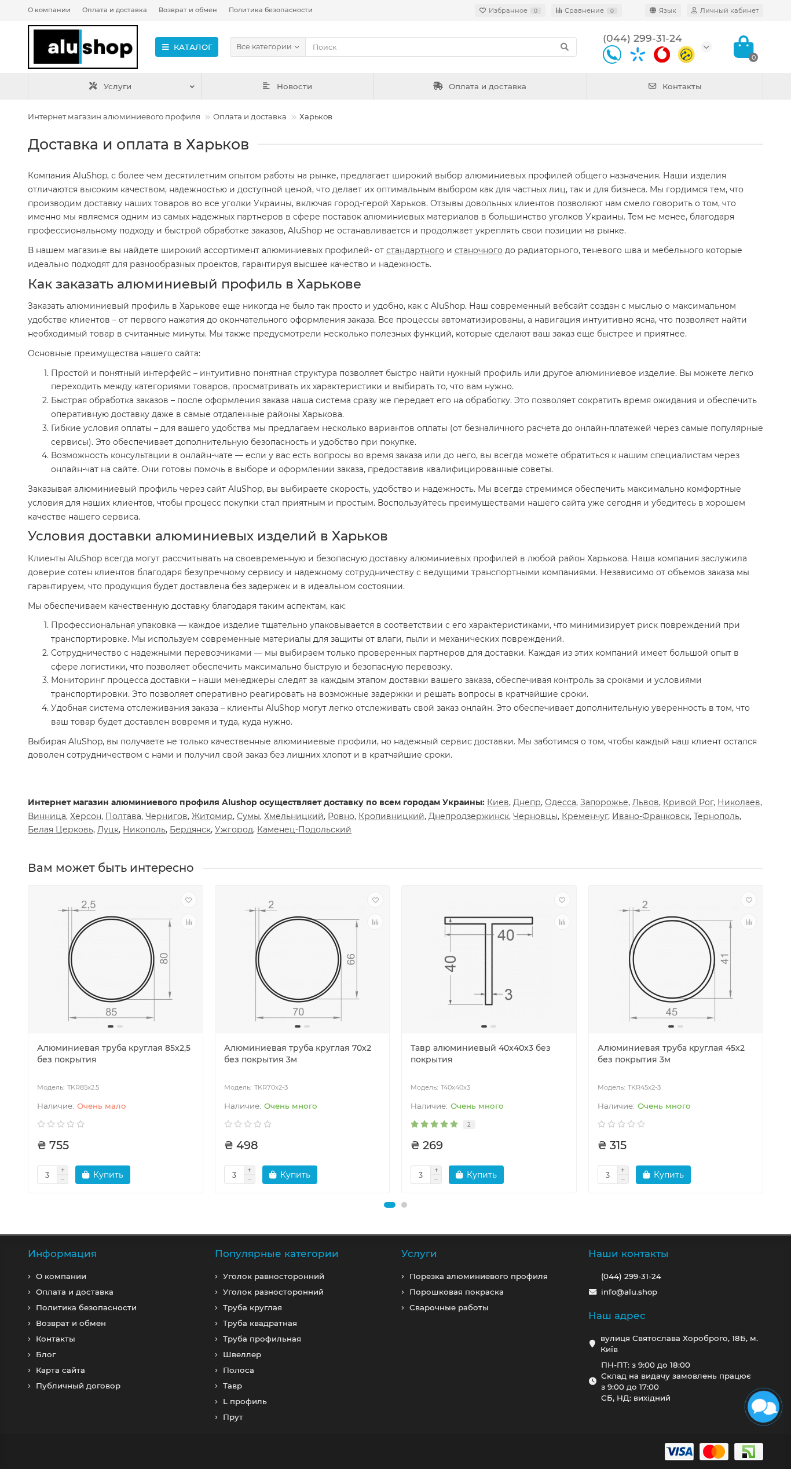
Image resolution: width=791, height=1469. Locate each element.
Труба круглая (252, 1307)
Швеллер (242, 1354)
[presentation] (29, 1039)
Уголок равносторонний (273, 1276)
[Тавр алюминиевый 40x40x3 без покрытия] (489, 961)
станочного (479, 250)
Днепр (527, 802)
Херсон (85, 816)
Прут (233, 1417)
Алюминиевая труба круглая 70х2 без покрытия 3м (297, 1054)
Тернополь (716, 816)
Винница (47, 816)
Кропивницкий (391, 816)
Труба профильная (262, 1338)
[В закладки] (189, 899)
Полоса (238, 1370)
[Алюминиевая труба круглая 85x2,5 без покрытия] (115, 961)
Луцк (108, 829)
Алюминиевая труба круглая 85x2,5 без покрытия (114, 1054)
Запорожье (604, 802)
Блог (46, 1354)
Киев (498, 802)
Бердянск (190, 829)
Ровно (341, 816)
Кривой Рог (688, 802)
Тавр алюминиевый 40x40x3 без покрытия (481, 1054)
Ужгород (234, 829)
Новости (294, 86)
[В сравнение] (189, 921)
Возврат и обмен (188, 10)
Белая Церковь (60, 829)
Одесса (560, 802)
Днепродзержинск (469, 816)
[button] (389, 1205)
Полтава (123, 816)
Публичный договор (78, 1385)
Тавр (232, 1385)
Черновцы (535, 816)
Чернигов (166, 816)
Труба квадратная (260, 1323)
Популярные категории (277, 1253)
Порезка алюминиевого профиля (478, 1276)
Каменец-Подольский (304, 829)
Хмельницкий (294, 816)
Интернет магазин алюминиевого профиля (114, 116)
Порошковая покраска (456, 1291)
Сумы (248, 816)
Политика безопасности (271, 10)
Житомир (212, 816)
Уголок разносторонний (273, 1291)
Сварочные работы (449, 1307)
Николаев (738, 802)
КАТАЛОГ (193, 47)
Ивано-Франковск (651, 816)
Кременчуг (585, 816)
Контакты (682, 86)
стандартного (415, 250)
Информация (62, 1253)
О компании (49, 10)
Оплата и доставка (114, 10)
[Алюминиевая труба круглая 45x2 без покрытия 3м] (676, 961)
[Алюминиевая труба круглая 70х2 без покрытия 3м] (302, 961)
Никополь (144, 829)
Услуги (117, 86)
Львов (645, 802)
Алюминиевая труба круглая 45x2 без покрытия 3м (671, 1054)
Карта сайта (60, 1370)
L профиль (245, 1401)
